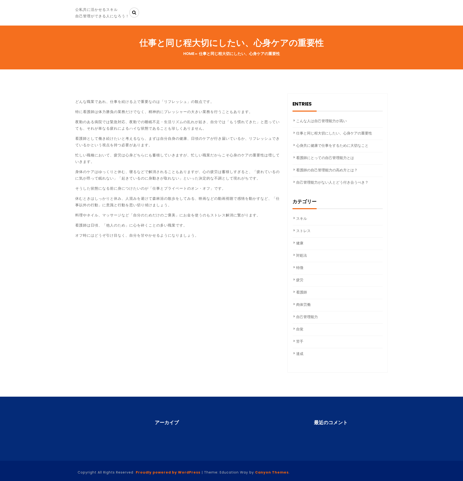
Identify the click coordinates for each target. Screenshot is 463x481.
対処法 (301, 255)
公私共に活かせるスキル (96, 9)
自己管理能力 (307, 316)
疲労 (299, 279)
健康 (299, 243)
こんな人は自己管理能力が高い (321, 120)
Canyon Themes (272, 472)
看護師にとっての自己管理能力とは (325, 157)
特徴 (299, 267)
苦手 (299, 341)
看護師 (301, 292)
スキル (301, 218)
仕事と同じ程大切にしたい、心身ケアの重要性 (334, 133)
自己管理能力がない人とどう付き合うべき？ (332, 182)
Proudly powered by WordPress (168, 472)
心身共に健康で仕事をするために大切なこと (332, 145)
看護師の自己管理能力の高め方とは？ (327, 170)
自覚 (299, 329)
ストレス (303, 230)
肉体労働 (303, 304)
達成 (299, 353)
